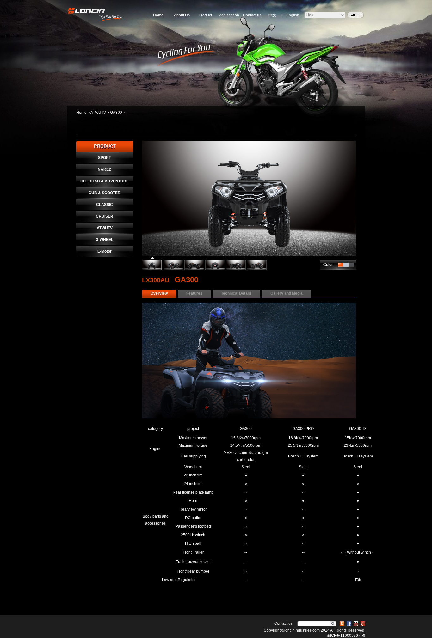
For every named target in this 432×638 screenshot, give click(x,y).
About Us (182, 15)
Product (205, 15)
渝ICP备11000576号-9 (345, 635)
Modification (228, 15)
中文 (272, 15)
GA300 (116, 112)
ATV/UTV (98, 112)
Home (158, 15)
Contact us (252, 15)
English (292, 15)
